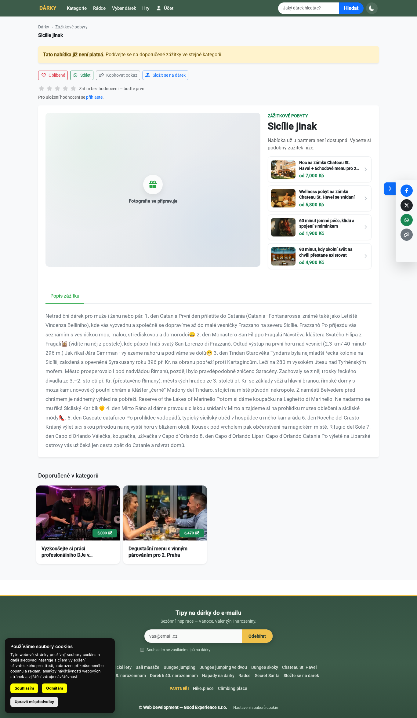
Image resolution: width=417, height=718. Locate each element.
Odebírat (257, 636)
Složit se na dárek (169, 75)
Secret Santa (267, 675)
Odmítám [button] (54, 688)
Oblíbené (56, 75)
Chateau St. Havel (299, 667)
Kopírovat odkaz (121, 75)
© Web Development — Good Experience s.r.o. (183, 707)
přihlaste (94, 97)
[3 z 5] (57, 89)
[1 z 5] (41, 89)
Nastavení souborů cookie (255, 707)
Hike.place (203, 688)
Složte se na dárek (301, 675)
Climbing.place (232, 688)
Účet (168, 8)
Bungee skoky (264, 667)
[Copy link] (407, 235)
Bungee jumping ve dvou (223, 667)
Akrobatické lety (116, 667)
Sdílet (85, 75)
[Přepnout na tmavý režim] (372, 8)
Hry (145, 8)
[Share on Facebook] (407, 191)
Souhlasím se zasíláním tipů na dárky (178, 649)
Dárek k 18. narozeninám (122, 675)
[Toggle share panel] (390, 188)
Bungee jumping (179, 667)
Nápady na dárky (218, 675)
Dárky (47, 8)
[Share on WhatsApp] (407, 220)
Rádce (99, 8)
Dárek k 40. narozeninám (174, 675)
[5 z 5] (73, 89)
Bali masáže (147, 667)
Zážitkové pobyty (71, 26)
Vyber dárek (124, 8)
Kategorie (77, 8)
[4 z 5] (65, 89)
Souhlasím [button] (24, 688)
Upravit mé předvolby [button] (34, 701)
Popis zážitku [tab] (64, 296)
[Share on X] (407, 205)
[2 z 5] (49, 89)
